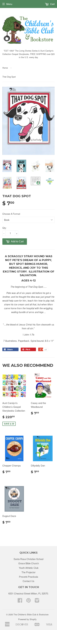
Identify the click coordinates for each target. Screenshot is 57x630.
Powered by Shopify (27, 619)
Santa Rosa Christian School (28, 559)
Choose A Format (11, 213)
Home (5, 67)
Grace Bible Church (28, 563)
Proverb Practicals (28, 576)
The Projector (28, 572)
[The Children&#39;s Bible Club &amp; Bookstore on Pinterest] (28, 601)
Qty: (4, 227)
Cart (52, 4)
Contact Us (28, 581)
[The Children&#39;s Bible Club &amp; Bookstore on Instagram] (37, 601)
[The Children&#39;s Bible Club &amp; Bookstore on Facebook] (20, 601)
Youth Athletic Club (28, 567)
